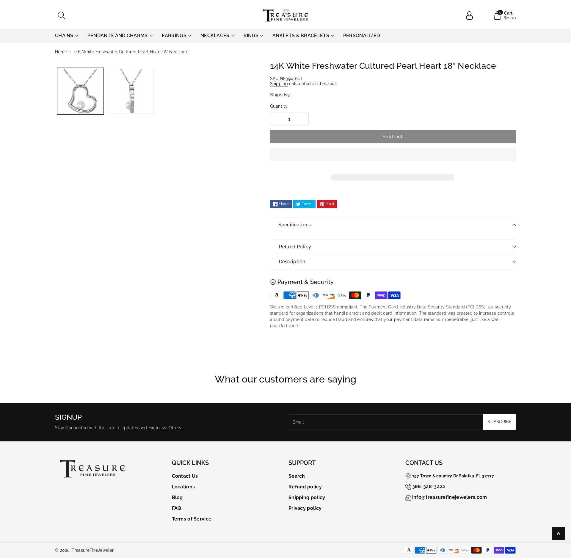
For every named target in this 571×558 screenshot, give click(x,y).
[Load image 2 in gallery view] (131, 91)
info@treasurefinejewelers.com (449, 497)
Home (61, 51)
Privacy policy (304, 508)
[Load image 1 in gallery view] (80, 91)
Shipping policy (306, 497)
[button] (393, 159)
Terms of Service (192, 519)
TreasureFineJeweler (93, 550)
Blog (177, 497)
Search (296, 476)
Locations (183, 487)
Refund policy (305, 487)
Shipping (279, 83)
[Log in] (471, 15)
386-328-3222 (428, 486)
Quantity (279, 106)
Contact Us (185, 476)
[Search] (61, 15)
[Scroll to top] (558, 533)
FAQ (176, 508)
